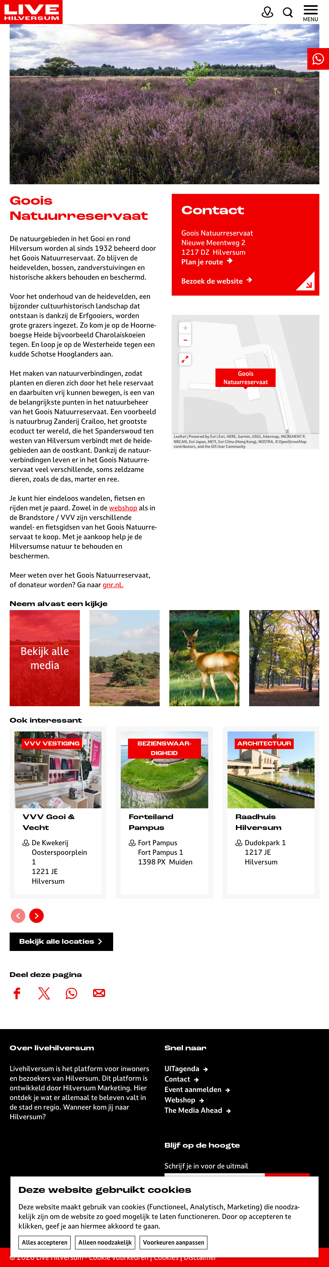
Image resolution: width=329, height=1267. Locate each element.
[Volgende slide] (36, 915)
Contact (178, 1079)
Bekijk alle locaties (56, 942)
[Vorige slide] (18, 915)
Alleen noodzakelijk (105, 1242)
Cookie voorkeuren (118, 1257)
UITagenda (182, 1068)
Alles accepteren (44, 1242)
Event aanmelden (193, 1089)
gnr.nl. (113, 584)
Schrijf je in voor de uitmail (206, 1165)
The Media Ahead (194, 1110)
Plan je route (202, 261)
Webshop (180, 1099)
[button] (245, 382)
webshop (123, 507)
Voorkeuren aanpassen (173, 1242)
